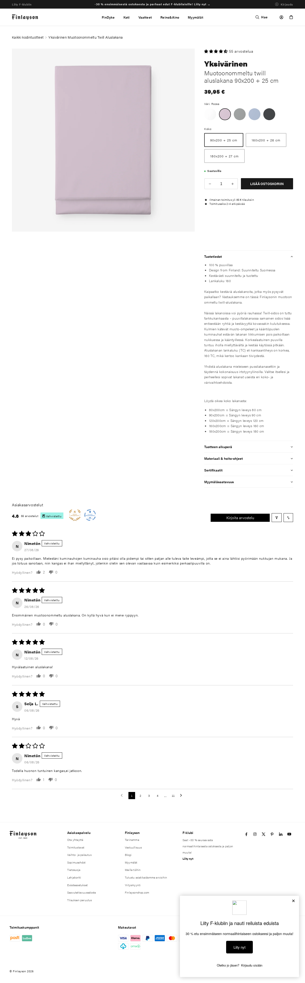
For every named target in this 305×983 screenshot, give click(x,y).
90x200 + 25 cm (223, 140)
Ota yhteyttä (75, 840)
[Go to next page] (182, 795)
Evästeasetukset (77, 885)
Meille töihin (133, 870)
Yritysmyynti (133, 885)
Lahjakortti (74, 877)
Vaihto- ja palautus (79, 855)
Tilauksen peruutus (79, 900)
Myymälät (131, 862)
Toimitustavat (76, 847)
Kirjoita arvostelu (240, 517)
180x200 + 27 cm (224, 156)
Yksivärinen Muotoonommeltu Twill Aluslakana (85, 37)
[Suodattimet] (277, 517)
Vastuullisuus (133, 847)
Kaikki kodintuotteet (28, 37)
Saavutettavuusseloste (81, 892)
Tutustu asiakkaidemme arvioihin (146, 877)
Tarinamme (132, 840)
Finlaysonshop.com (137, 892)
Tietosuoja (73, 870)
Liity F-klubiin (22, 4)
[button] (126, 17)
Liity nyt (188, 858)
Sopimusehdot (76, 862)
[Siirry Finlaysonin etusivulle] (25, 17)
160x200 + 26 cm (266, 140)
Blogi (128, 855)
